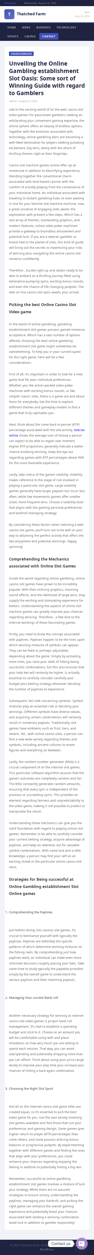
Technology (66, 27)
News (26, 27)
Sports (12, 36)
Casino (30, 36)
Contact (49, 36)
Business (43, 27)
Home (11, 27)
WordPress (47, 1249)
